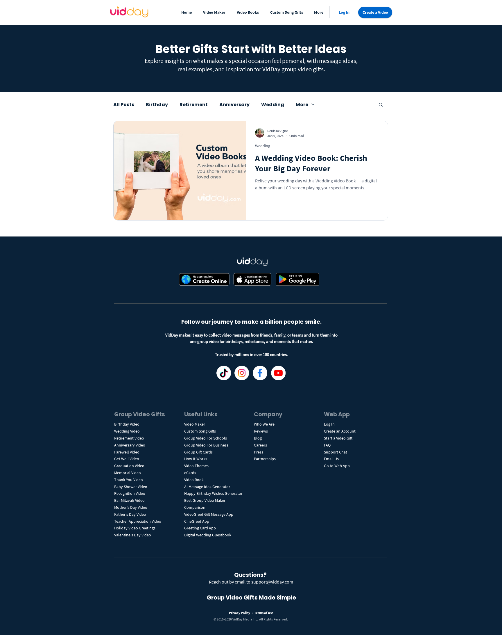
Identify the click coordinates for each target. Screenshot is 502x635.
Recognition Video (129, 493)
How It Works (195, 458)
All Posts (123, 104)
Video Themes (196, 465)
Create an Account (340, 431)
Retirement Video (129, 438)
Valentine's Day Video (132, 535)
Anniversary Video (129, 445)
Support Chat (335, 452)
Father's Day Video (130, 514)
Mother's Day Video (130, 507)
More (302, 104)
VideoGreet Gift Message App (208, 514)
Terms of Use (263, 613)
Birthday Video (126, 424)
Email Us (331, 458)
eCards (190, 472)
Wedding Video (127, 431)
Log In (329, 424)
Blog (258, 438)
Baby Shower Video (130, 486)
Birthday (157, 104)
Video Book (194, 479)
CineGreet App (196, 521)
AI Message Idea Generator (207, 486)
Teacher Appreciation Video (137, 521)
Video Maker (194, 424)
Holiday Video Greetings (134, 528)
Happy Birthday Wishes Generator (213, 493)
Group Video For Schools (205, 438)
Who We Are (264, 424)
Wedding (272, 104)
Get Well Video (126, 458)
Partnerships (265, 458)
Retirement (194, 104)
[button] (215, 12)
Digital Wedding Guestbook (207, 535)
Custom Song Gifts (200, 431)
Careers (260, 445)
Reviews (261, 431)
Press (258, 452)
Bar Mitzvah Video (129, 500)
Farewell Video (126, 452)
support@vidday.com (272, 582)
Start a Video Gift (338, 438)
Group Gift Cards (198, 452)
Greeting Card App (200, 528)
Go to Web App (337, 465)
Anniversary (234, 104)
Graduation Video (129, 465)
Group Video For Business (206, 445)
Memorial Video (127, 472)
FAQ (327, 445)
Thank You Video (128, 479)
